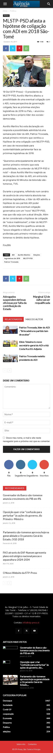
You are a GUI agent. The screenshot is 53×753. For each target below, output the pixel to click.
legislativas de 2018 (12, 258)
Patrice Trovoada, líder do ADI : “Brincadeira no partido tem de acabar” (34, 331)
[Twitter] (13, 48)
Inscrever (44, 461)
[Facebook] (6, 48)
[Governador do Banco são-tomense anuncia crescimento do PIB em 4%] (10, 651)
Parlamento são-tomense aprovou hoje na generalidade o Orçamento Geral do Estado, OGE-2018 (26, 536)
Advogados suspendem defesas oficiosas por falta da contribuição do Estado (14, 303)
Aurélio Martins (24, 255)
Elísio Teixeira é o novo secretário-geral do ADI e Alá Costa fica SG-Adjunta (34, 345)
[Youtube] (34, 631)
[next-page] (9, 370)
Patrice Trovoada (11, 262)
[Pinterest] (19, 48)
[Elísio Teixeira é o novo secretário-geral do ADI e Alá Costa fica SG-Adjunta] (10, 343)
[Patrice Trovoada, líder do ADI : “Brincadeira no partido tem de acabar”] (10, 330)
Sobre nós (21, 744)
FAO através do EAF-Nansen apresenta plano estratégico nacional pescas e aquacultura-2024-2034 (24, 556)
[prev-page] (5, 370)
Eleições (36, 255)
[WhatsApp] (26, 48)
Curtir (9, 461)
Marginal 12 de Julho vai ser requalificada (41, 299)
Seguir (21, 461)
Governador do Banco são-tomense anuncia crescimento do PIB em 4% (35, 650)
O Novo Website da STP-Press (20, 572)
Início (5, 11)
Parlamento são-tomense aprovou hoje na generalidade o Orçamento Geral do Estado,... (34, 680)
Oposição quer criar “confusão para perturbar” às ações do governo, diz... (34, 665)
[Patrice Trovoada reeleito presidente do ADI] (10, 358)
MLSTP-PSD (28, 258)
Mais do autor (34, 319)
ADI (13, 255)
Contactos (32, 744)
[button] (5, 4)
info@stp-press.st (31, 622)
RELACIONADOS (13, 319)
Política (13, 11)
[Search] (49, 4)
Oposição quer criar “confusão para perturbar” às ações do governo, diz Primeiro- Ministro (22, 515)
